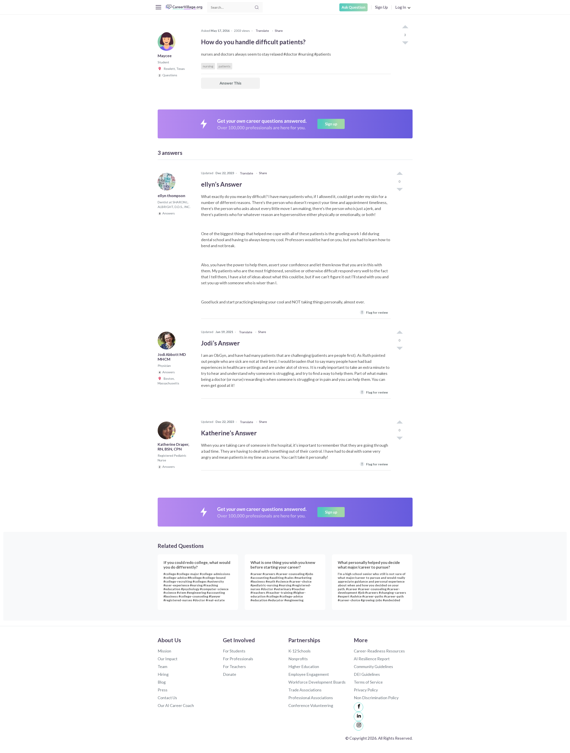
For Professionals (238, 658)
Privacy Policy (366, 689)
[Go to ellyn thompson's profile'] (168, 183)
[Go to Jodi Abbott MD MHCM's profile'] (168, 342)
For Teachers (234, 666)
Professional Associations (310, 697)
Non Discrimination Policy (376, 697)
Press (162, 689)
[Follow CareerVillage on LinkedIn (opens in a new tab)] (358, 716)
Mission (164, 650)
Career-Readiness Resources (379, 650)
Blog (162, 682)
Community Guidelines (373, 666)
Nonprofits (298, 658)
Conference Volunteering (310, 705)
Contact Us (167, 697)
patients (224, 66)
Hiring (163, 674)
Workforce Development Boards (317, 682)
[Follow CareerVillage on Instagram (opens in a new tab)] (358, 726)
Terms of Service (368, 682)
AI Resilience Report (372, 658)
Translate (262, 30)
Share (279, 30)
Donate (229, 674)
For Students (234, 650)
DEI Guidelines (367, 674)
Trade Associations (305, 689)
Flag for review (374, 312)
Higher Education (303, 666)
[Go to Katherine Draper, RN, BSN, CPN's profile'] (168, 432)
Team (162, 666)
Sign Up (381, 7)
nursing (208, 66)
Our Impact (167, 658)
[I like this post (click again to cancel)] (405, 27)
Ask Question (353, 7)
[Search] (256, 7)
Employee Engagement (308, 674)
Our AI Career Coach (176, 705)
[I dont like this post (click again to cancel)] (405, 42)
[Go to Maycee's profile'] (168, 43)
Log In (400, 7)
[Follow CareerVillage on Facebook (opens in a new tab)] (358, 707)
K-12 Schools (299, 650)
